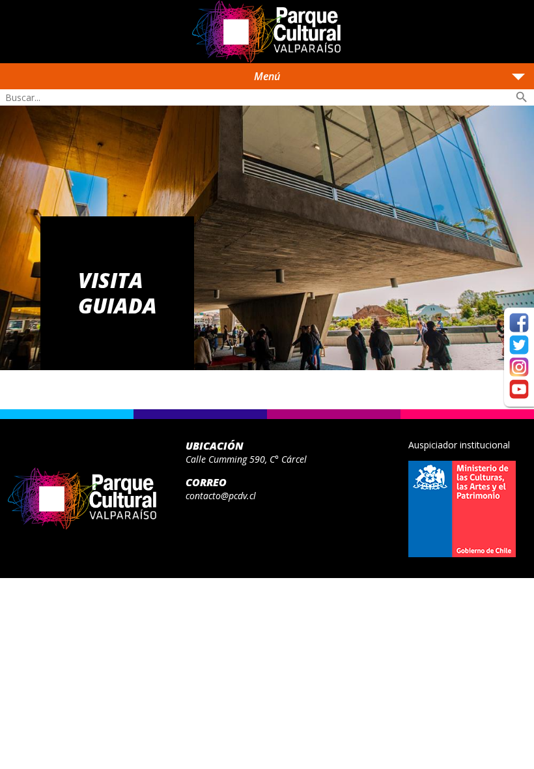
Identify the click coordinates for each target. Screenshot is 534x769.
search (521, 97)
